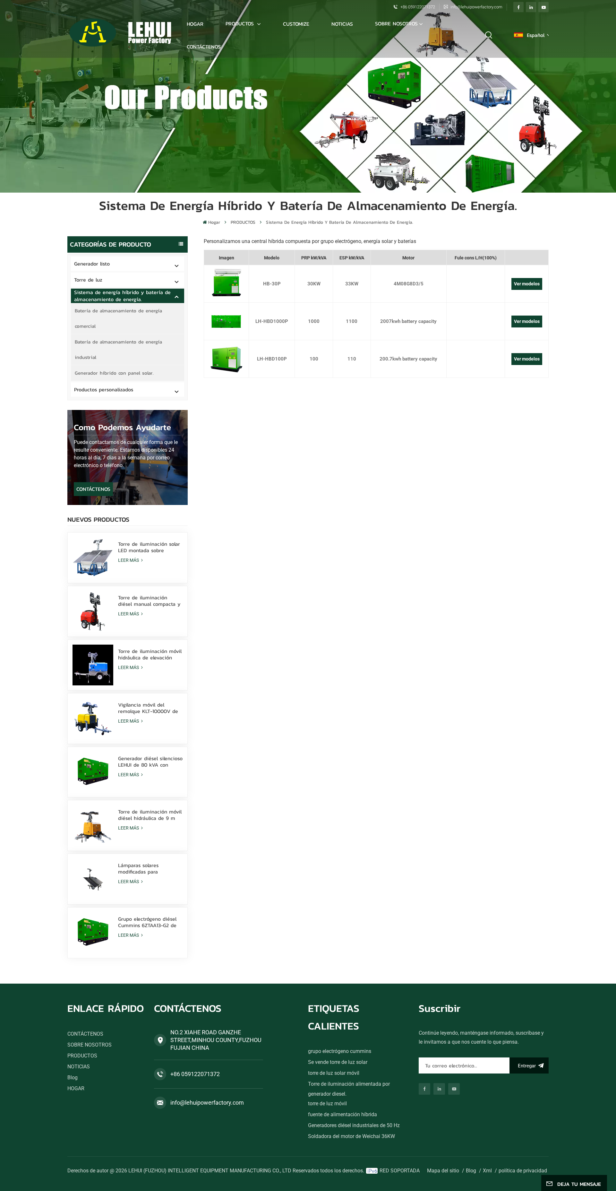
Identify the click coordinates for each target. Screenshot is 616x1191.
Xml (487, 1171)
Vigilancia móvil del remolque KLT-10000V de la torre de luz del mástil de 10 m (148, 707)
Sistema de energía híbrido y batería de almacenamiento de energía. (339, 222)
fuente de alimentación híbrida (342, 1114)
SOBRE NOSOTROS (396, 23)
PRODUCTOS (241, 23)
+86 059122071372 (417, 6)
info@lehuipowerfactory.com (476, 6)
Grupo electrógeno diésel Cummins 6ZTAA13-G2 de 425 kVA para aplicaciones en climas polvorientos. (149, 922)
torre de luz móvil (327, 1103)
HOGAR (75, 1088)
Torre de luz (88, 279)
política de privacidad (523, 1171)
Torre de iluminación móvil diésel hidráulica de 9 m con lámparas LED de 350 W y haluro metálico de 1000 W (150, 814)
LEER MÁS (129, 560)
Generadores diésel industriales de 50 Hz (354, 1125)
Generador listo (92, 263)
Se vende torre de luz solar (337, 1062)
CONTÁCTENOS (204, 46)
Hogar (195, 24)
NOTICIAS (342, 24)
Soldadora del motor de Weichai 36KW (351, 1136)
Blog (72, 1077)
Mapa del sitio (443, 1171)
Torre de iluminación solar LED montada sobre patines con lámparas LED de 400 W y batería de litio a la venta (149, 547)
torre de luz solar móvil (333, 1073)
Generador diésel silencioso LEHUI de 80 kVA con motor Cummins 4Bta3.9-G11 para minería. (150, 761)
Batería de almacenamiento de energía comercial (118, 318)
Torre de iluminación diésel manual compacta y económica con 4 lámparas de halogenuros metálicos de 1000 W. (149, 600)
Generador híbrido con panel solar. (114, 373)
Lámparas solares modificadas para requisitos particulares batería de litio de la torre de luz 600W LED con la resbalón (149, 868)
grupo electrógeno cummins (339, 1051)
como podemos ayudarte (122, 427)
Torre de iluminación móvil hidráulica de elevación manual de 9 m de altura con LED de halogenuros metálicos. (150, 654)
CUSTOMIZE (296, 24)
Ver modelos (527, 283)
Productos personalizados (103, 389)
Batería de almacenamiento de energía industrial (118, 349)
